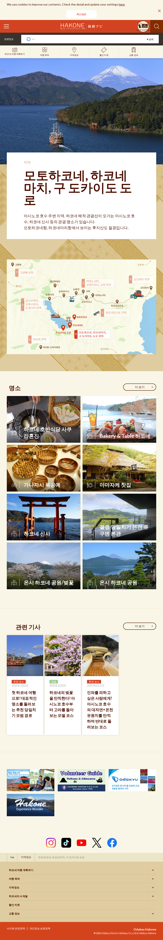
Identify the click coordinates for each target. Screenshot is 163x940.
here (122, 4)
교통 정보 (14, 913)
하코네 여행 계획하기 (21, 870)
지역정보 (26, 857)
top (12, 857)
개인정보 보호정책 (40, 928)
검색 (156, 26)
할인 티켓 (14, 904)
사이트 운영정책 (16, 928)
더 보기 (140, 387)
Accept (81, 14)
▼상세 (149, 39)
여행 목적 (14, 878)
